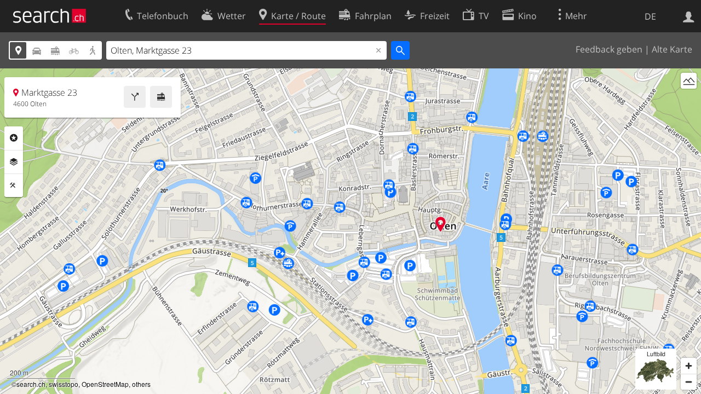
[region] (350, 231)
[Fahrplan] (161, 97)
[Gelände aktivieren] (689, 81)
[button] (440, 224)
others (141, 384)
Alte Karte (672, 49)
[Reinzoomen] (689, 366)
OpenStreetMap (105, 384)
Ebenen (13, 161)
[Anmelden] (688, 15)
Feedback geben (609, 49)
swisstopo (63, 384)
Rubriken (13, 137)
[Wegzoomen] (689, 382)
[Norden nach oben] (689, 101)
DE (650, 16)
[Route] (135, 97)
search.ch (30, 384)
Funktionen (13, 185)
